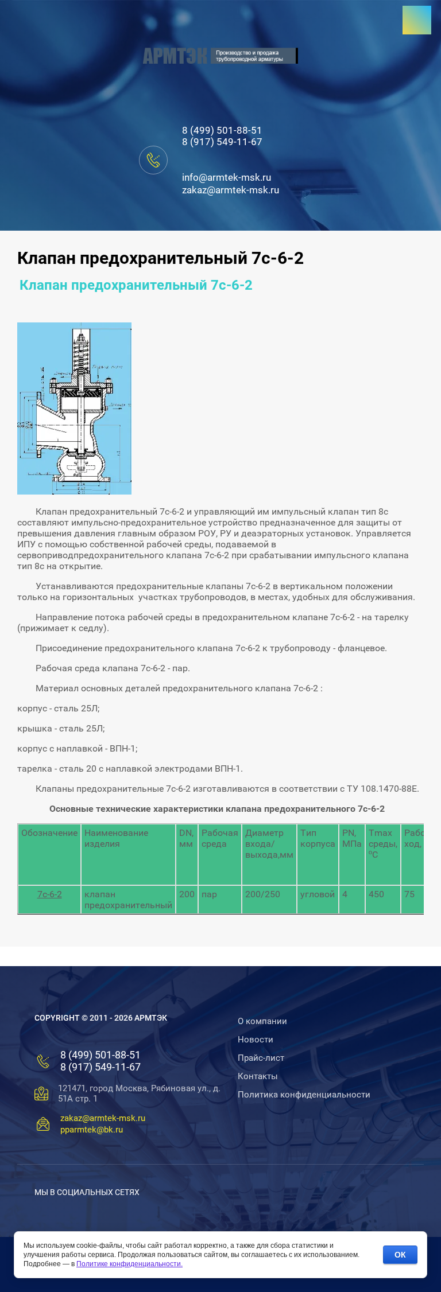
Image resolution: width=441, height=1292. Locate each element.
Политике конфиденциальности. (129, 1264)
